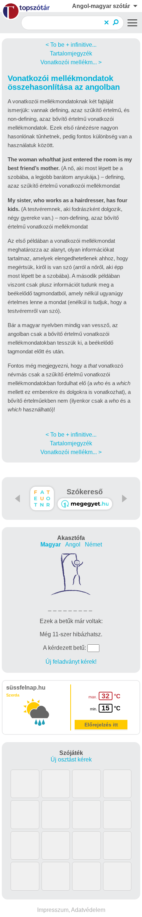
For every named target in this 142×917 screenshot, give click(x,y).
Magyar (50, 544)
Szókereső (85, 492)
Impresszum (52, 910)
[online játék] (85, 504)
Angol (72, 544)
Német (93, 544)
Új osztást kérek (71, 759)
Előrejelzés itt (101, 725)
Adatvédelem (88, 910)
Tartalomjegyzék (71, 53)
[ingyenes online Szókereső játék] (42, 498)
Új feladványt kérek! (71, 662)
